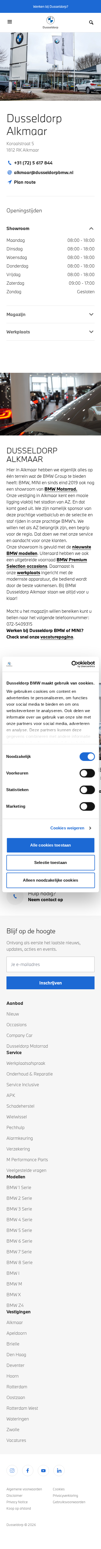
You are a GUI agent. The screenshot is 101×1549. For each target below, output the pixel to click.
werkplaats (28, 572)
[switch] (87, 773)
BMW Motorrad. (60, 489)
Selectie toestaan (50, 862)
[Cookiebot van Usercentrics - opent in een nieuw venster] (72, 664)
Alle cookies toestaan (50, 845)
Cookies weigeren (67, 828)
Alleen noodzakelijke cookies (50, 880)
